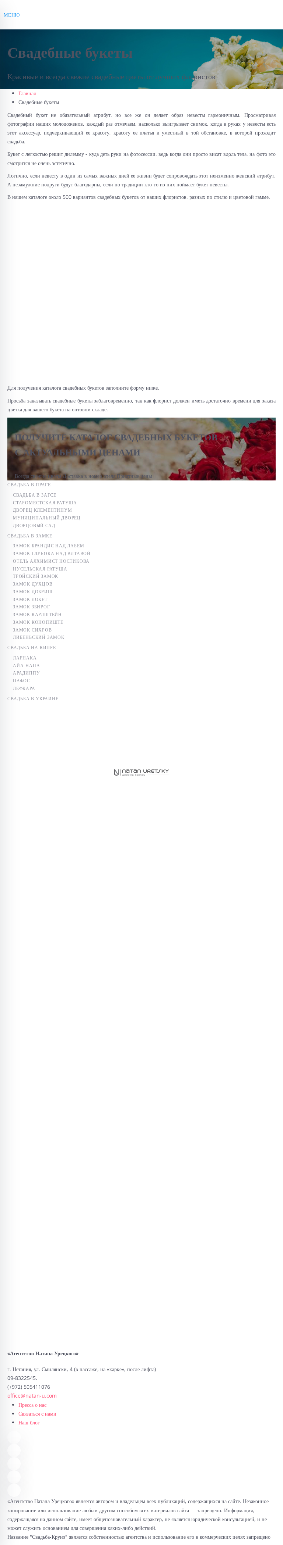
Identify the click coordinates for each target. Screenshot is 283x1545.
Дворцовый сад (34, 525)
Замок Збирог (31, 607)
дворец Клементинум (42, 510)
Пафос (21, 680)
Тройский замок (35, 576)
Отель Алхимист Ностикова (51, 561)
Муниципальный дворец (47, 518)
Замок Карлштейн (37, 614)
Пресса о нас (32, 1404)
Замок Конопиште (38, 622)
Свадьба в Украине (33, 698)
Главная (27, 93)
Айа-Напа (26, 665)
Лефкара (24, 688)
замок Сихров (32, 630)
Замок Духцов (33, 584)
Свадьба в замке (29, 536)
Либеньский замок (38, 637)
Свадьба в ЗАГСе (34, 495)
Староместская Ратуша (45, 503)
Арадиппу (26, 673)
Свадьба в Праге (29, 485)
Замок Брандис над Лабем (48, 546)
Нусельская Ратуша (40, 569)
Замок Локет (30, 599)
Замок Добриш (33, 592)
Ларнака (25, 658)
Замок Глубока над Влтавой (52, 553)
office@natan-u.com (32, 1395)
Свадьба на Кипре (31, 647)
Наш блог (29, 1422)
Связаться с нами (37, 1413)
